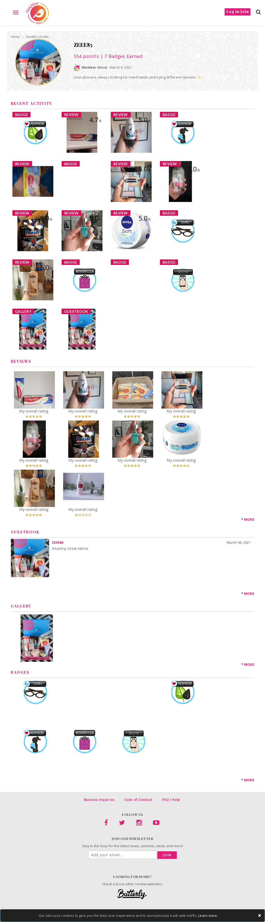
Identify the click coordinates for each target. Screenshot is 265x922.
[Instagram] (139, 823)
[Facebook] (106, 823)
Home (15, 37)
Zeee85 (58, 542)
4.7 (95, 119)
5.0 (144, 119)
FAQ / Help (171, 799)
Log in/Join (237, 11)
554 (86, 56)
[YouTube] (156, 823)
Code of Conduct (138, 799)
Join (167, 855)
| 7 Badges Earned (121, 56)
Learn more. (208, 915)
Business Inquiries (99, 799)
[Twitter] (122, 823)
